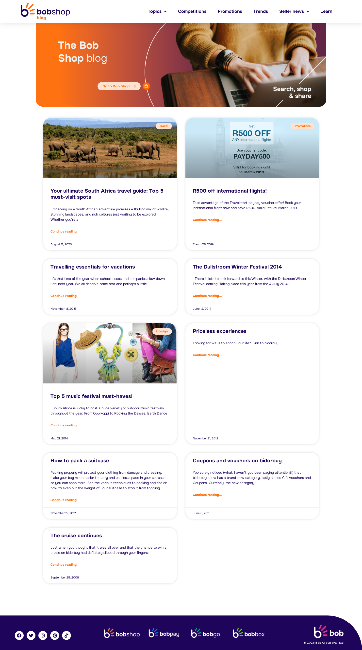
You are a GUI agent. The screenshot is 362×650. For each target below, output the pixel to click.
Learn (326, 11)
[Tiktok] (66, 635)
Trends (260, 11)
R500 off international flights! (230, 191)
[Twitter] (31, 635)
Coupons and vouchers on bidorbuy (237, 460)
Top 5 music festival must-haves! (91, 396)
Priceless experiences (220, 331)
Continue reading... (65, 231)
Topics (155, 11)
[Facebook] (19, 635)
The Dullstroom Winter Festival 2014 (237, 267)
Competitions (192, 11)
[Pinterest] (54, 635)
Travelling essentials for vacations (92, 267)
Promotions (230, 11)
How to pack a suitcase (79, 460)
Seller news (291, 11)
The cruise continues (76, 535)
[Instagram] (42, 635)
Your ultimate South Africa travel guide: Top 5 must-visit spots (107, 194)
